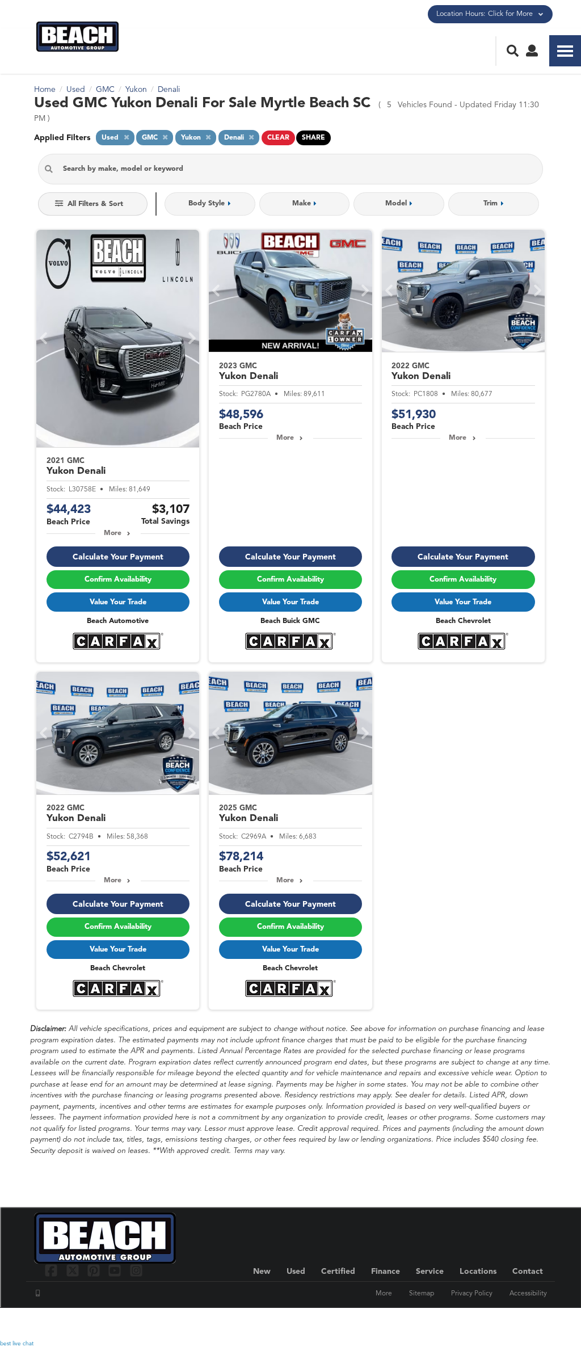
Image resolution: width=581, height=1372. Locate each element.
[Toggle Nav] (565, 50)
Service (430, 1272)
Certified (338, 1272)
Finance (385, 1272)
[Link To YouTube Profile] (116, 1270)
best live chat (16, 1343)
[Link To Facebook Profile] (52, 1270)
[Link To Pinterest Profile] (95, 1270)
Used (296, 1272)
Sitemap (421, 1293)
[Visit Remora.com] (523, 1324)
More (112, 533)
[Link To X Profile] (73, 1270)
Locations (478, 1272)
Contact (527, 1272)
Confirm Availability (118, 579)
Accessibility (528, 1293)
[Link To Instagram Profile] (136, 1270)
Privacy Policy (471, 1293)
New (262, 1272)
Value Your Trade (118, 602)
